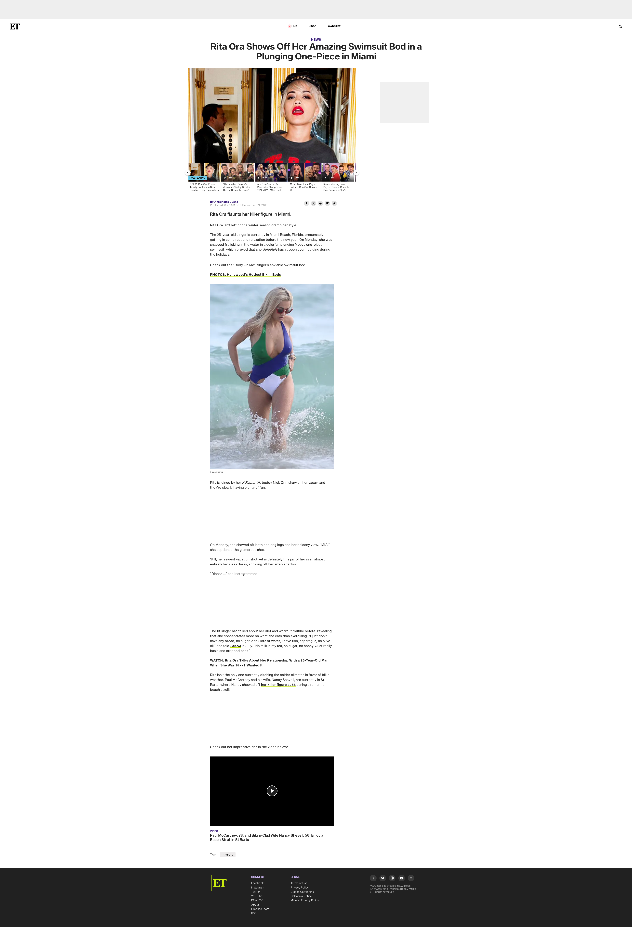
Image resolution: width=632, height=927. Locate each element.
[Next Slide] (356, 172)
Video (312, 26)
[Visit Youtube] (401, 878)
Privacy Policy (300, 888)
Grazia (235, 646)
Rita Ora (228, 854)
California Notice (301, 896)
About (255, 905)
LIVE (294, 26)
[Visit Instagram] (392, 879)
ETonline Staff (260, 909)
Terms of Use (299, 883)
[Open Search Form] (620, 27)
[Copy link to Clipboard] (334, 203)
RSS (254, 913)
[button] (272, 790)
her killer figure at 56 (278, 684)
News (316, 39)
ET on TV (257, 900)
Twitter (255, 892)
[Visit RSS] (411, 879)
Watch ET (334, 26)
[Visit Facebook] (373, 879)
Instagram (257, 888)
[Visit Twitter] (382, 879)
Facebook (257, 883)
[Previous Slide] (188, 172)
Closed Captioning (302, 892)
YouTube (256, 896)
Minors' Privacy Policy (305, 900)
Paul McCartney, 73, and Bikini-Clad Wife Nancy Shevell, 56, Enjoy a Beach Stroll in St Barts (266, 837)
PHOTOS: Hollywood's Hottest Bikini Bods (245, 274)
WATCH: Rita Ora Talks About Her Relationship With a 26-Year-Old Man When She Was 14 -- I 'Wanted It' (269, 663)
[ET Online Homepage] (15, 26)
